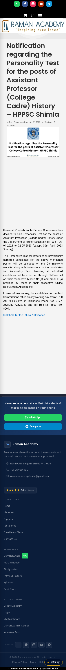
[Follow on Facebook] (25, 4)
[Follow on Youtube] (41, 4)
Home (7, 505)
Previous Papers (13, 575)
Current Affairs (15, 555)
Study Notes (11, 569)
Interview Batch (12, 632)
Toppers (8, 519)
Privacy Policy (19, 662)
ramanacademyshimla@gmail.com (30, 476)
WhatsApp (35, 417)
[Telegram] (49, 645)
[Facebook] (26, 645)
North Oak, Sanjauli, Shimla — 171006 (30, 463)
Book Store (10, 589)
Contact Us (10, 538)
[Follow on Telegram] (49, 4)
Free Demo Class (13, 532)
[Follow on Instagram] (33, 4)
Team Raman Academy (18, 122)
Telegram (35, 426)
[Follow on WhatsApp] (17, 4)
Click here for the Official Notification (24, 315)
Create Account (13, 605)
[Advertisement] (33, 195)
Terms (33, 662)
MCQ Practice (12, 562)
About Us (9, 512)
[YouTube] (41, 645)
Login (7, 612)
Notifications (47, 122)
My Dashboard (12, 619)
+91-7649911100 (19, 469)
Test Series (10, 525)
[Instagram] (34, 645)
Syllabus (8, 582)
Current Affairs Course (17, 625)
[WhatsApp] (18, 645)
